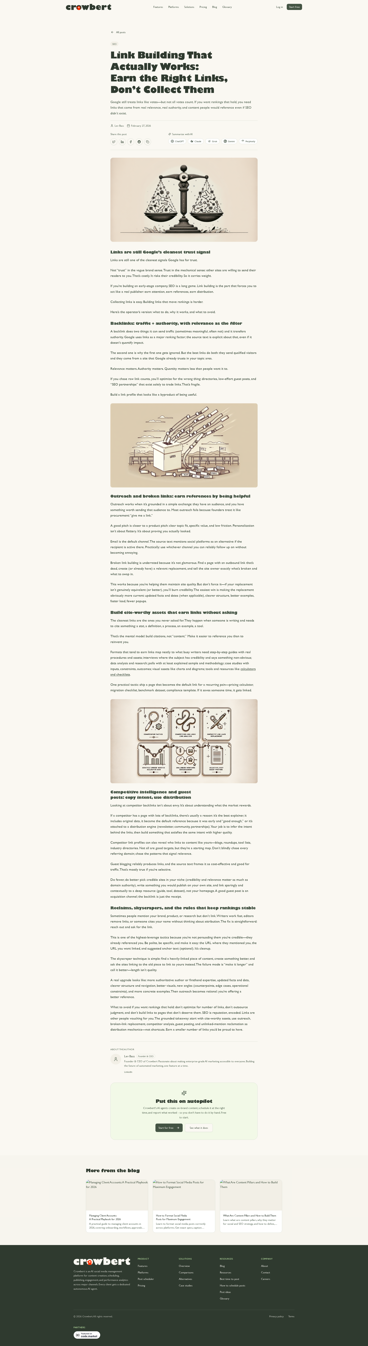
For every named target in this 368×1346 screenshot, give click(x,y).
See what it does (199, 1128)
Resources (225, 1272)
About (264, 1266)
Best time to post (229, 1279)
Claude (198, 141)
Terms (291, 1316)
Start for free (166, 1128)
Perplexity (250, 141)
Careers (265, 1279)
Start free (294, 7)
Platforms (173, 7)
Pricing (203, 7)
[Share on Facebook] (130, 141)
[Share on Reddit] (139, 141)
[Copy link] (147, 141)
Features (158, 7)
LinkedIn (128, 1071)
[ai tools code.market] (87, 1335)
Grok (214, 141)
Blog (214, 7)
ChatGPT (179, 141)
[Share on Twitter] (113, 141)
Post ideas (225, 1292)
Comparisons (186, 1272)
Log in (279, 7)
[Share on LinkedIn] (122, 141)
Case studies (185, 1285)
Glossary (227, 7)
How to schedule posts (232, 1285)
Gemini (231, 141)
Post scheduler (146, 1279)
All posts (121, 32)
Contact (265, 1272)
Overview (184, 1266)
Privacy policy (276, 1316)
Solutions (189, 7)
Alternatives (185, 1279)
